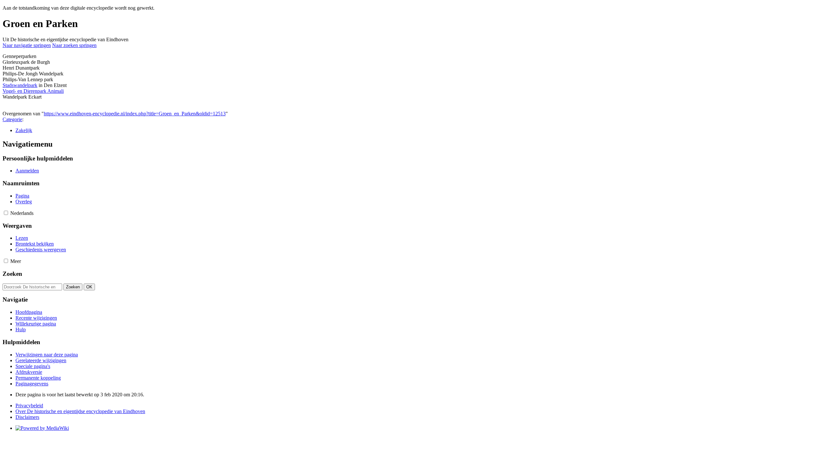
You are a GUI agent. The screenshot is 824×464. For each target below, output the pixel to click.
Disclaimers (27, 417)
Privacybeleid (29, 405)
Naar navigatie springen (27, 45)
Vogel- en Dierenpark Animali (33, 91)
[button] (6, 213)
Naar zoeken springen (74, 45)
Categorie (12, 119)
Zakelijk (23, 130)
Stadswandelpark (20, 85)
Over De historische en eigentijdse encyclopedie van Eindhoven (80, 411)
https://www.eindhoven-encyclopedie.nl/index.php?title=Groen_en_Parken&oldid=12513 (135, 113)
